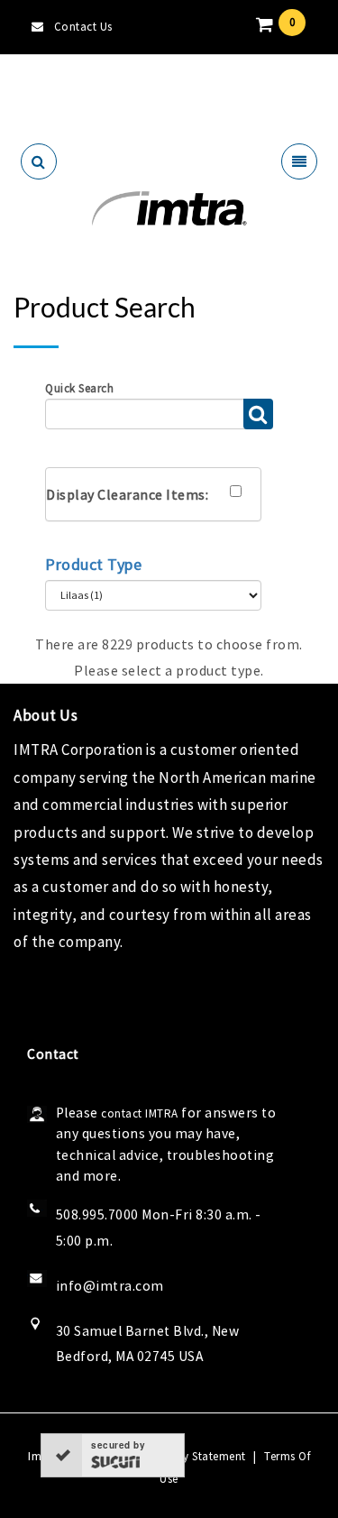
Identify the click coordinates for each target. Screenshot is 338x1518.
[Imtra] (169, 208)
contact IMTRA (139, 1113)
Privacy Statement (198, 1456)
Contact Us (83, 26)
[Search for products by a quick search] (258, 414)
